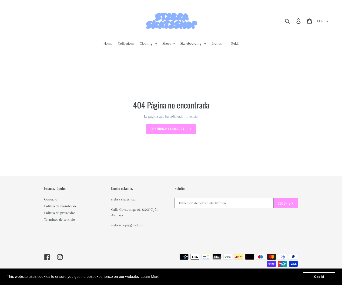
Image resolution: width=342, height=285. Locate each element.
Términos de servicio (59, 219)
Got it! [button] (319, 276)
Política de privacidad (60, 213)
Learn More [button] (150, 276)
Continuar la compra (167, 128)
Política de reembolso (60, 206)
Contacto (50, 199)
